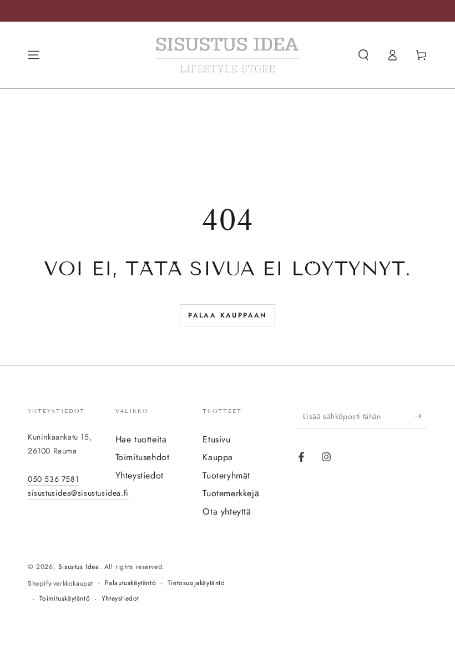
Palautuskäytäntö (130, 583)
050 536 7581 (53, 479)
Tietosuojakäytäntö (196, 583)
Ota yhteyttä (227, 511)
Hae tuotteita (141, 439)
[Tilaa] (420, 416)
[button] (363, 55)
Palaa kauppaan (227, 315)
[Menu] (33, 55)
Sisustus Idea (78, 567)
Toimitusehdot (142, 457)
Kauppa (218, 457)
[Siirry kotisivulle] (227, 55)
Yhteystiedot (139, 475)
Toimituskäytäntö (64, 598)
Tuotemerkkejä (231, 493)
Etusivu (216, 439)
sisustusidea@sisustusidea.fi (78, 492)
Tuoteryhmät (226, 475)
